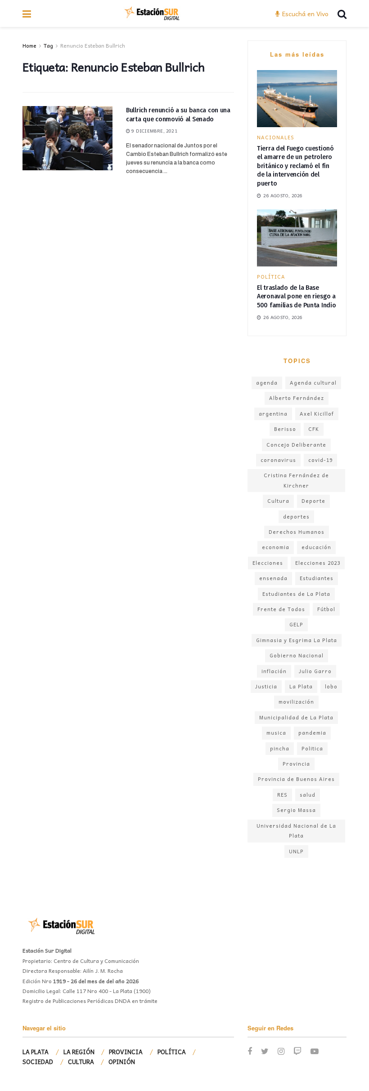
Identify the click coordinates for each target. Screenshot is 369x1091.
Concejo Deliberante (296, 444)
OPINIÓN (121, 1061)
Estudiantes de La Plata (296, 594)
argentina (273, 413)
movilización (296, 701)
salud (307, 794)
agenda (267, 382)
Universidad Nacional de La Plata (296, 830)
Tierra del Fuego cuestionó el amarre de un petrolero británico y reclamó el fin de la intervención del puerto (295, 166)
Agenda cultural (313, 382)
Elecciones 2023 (317, 563)
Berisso (285, 429)
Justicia (266, 686)
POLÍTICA (271, 276)
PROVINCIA (126, 1051)
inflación (274, 671)
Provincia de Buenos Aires (296, 779)
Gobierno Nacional (297, 655)
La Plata (301, 686)
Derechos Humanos (296, 532)
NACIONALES (275, 137)
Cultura (278, 501)
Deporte (313, 501)
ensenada (273, 578)
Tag (48, 45)
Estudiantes (316, 578)
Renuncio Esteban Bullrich (92, 45)
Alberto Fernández (296, 398)
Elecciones (267, 563)
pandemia (312, 732)
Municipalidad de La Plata (296, 717)
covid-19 (320, 460)
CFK (313, 429)
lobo (331, 686)
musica (276, 732)
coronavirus (278, 460)
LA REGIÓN (78, 1051)
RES (282, 794)
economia (275, 547)
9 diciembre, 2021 (153, 130)
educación (316, 547)
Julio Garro (315, 671)
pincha (279, 748)
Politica (312, 748)
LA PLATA (35, 1051)
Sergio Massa (296, 810)
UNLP (296, 851)
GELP (296, 624)
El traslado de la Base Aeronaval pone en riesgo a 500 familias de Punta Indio (296, 296)
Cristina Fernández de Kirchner (296, 480)
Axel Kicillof (317, 413)
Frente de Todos (281, 609)
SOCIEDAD (37, 1061)
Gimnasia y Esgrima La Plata (296, 640)
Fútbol (326, 609)
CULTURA (81, 1061)
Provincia (296, 763)
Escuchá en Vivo (304, 13)
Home (29, 45)
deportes (296, 516)
